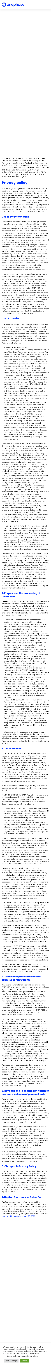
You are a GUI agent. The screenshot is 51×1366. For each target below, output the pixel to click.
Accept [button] (24, 1361)
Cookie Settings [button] (11, 1361)
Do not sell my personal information (22, 1356)
